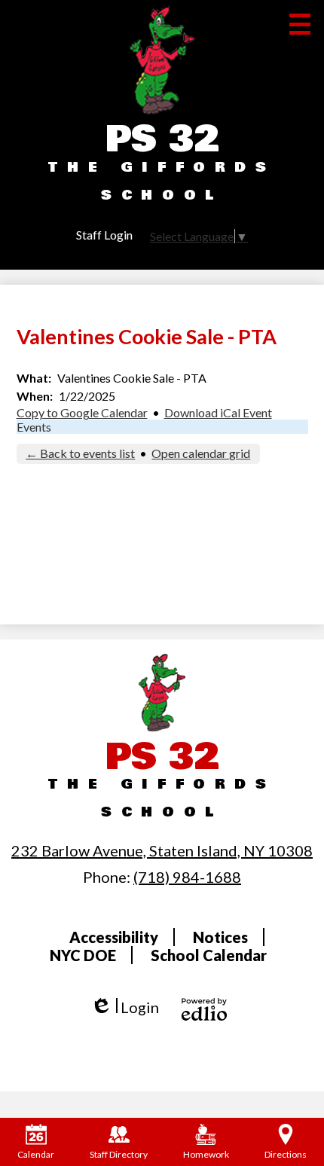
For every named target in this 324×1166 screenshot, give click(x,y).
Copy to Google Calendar (82, 412)
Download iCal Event (218, 412)
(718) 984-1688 (187, 877)
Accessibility (113, 937)
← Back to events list (80, 453)
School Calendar (209, 955)
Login (124, 1007)
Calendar (35, 1154)
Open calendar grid (200, 453)
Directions (285, 1154)
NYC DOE (83, 955)
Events (34, 427)
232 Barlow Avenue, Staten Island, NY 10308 (162, 850)
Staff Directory (119, 1154)
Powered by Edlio (204, 1009)
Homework (206, 1154)
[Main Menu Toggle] (299, 24)
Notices (220, 937)
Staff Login (104, 234)
